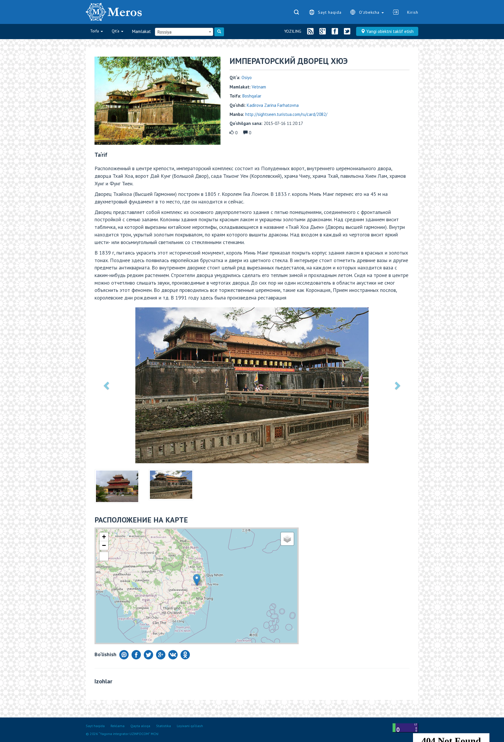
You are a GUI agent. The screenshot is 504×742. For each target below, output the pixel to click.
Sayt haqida (330, 12)
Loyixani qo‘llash (190, 726)
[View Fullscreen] (103, 556)
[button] (107, 385)
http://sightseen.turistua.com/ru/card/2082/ (286, 114)
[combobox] (184, 32)
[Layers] (287, 538)
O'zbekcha (370, 12)
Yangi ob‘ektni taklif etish (389, 31)
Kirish (412, 12)
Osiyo (247, 77)
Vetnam (259, 87)
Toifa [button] (95, 31)
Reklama (118, 726)
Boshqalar (251, 96)
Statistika (163, 726)
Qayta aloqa (140, 726)
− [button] (104, 545)
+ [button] (104, 536)
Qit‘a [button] (116, 31)
